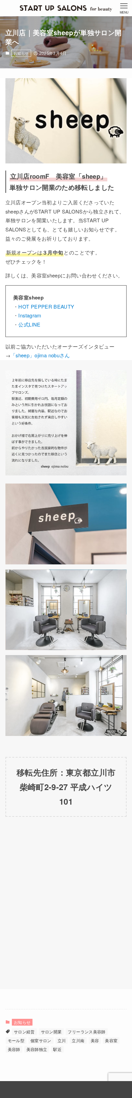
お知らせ (21, 53)
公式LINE (29, 324)
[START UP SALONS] (66, 8)
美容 (95, 1040)
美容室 (111, 1040)
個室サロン (40, 1040)
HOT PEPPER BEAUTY (46, 306)
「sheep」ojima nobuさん (40, 355)
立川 (62, 1040)
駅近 (57, 1049)
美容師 (14, 1049)
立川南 (78, 1040)
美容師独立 (36, 1049)
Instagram (29, 315)
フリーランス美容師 (86, 1031)
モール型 (16, 1040)
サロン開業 (51, 1031)
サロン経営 (24, 1031)
